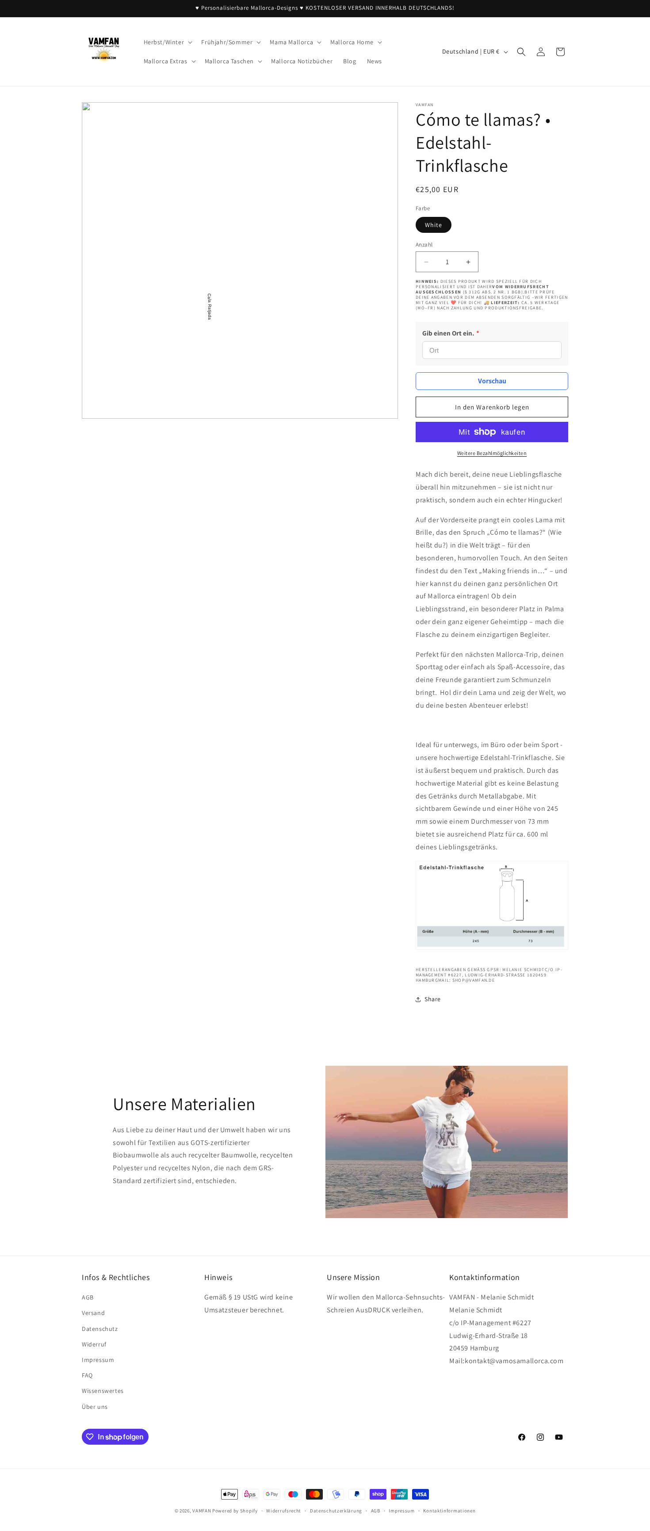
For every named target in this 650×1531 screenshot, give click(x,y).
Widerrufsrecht (283, 1511)
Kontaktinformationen (449, 1511)
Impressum (98, 1360)
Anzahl (424, 244)
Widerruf (94, 1344)
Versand (93, 1313)
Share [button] (432, 999)
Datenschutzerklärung (336, 1511)
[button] (167, 42)
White (433, 225)
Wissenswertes (103, 1391)
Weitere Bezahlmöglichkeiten (492, 453)
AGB (88, 1297)
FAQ (87, 1375)
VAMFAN (201, 1511)
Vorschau (492, 381)
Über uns (95, 1407)
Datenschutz (100, 1329)
